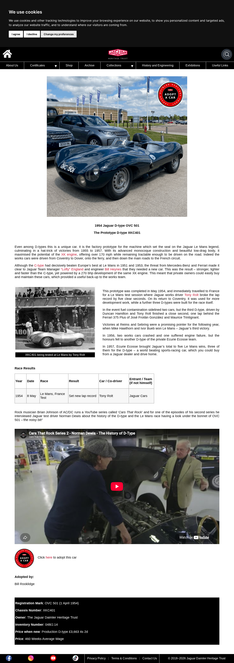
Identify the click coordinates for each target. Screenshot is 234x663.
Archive (90, 65)
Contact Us (149, 658)
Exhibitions (193, 65)
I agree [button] (16, 34)
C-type (39, 265)
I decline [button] (32, 34)
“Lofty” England (72, 269)
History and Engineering (157, 65)
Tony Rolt (191, 295)
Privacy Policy (96, 658)
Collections (114, 65)
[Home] (7, 54)
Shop (69, 65)
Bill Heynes (113, 269)
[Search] (227, 54)
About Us (12, 65)
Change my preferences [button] (59, 34)
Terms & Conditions (124, 658)
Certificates (37, 65)
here (49, 557)
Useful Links (220, 65)
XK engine (69, 254)
